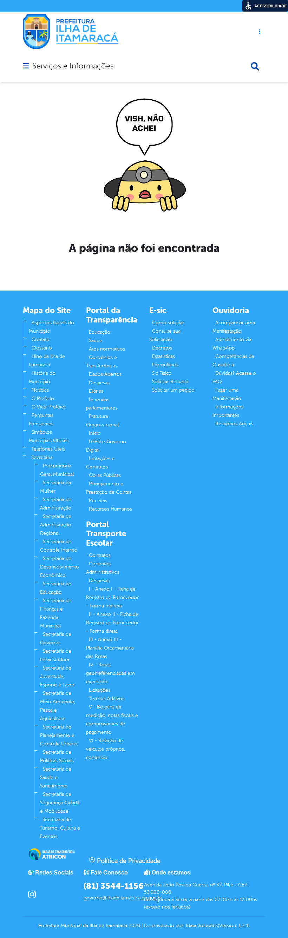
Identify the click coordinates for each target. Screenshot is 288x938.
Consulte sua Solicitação (165, 335)
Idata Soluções (202, 925)
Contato (41, 339)
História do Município (42, 377)
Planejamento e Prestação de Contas (108, 488)
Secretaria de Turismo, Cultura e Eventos (60, 828)
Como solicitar (168, 322)
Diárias (96, 391)
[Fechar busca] (255, 66)
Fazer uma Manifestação (226, 394)
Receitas (98, 500)
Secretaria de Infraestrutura (55, 655)
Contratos (100, 555)
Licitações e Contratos (100, 463)
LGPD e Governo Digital (106, 446)
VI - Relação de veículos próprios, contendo (105, 749)
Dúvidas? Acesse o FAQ (234, 377)
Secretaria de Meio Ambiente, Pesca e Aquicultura (57, 706)
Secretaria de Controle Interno (58, 546)
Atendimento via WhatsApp (231, 344)
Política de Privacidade (128, 860)
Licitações (99, 690)
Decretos (162, 348)
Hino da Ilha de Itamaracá (47, 360)
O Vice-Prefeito (49, 407)
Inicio (95, 433)
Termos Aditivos (106, 698)
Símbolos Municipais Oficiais (48, 436)
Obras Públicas (105, 475)
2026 (133, 925)
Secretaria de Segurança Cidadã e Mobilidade (59, 803)
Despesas (99, 382)
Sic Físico (162, 373)
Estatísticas (163, 356)
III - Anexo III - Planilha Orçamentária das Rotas (110, 648)
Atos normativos (107, 349)
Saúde (95, 340)
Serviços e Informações (72, 66)
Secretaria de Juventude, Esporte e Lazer (57, 676)
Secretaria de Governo (55, 638)
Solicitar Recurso (170, 381)
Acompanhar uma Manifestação (233, 327)
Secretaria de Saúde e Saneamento (55, 777)
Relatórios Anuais (234, 423)
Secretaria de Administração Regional (55, 525)
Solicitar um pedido (173, 390)
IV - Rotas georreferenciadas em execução (110, 673)
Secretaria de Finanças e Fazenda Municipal (55, 613)
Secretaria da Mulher (55, 487)
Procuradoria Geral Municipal (57, 470)
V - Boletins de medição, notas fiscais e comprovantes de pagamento (112, 719)
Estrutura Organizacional (102, 420)
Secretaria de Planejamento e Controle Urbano (59, 735)
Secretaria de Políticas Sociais (57, 756)
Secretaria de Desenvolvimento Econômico (59, 567)
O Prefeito (43, 398)
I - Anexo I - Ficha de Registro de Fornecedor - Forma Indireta (112, 597)
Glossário (42, 348)
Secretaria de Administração (55, 504)
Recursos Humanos (110, 509)
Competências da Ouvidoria (233, 360)
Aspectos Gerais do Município (51, 327)
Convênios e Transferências (101, 361)
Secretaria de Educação (55, 588)
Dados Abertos (105, 374)
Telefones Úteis (48, 449)
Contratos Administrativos (102, 568)
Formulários (165, 364)
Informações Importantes (227, 411)
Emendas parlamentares (101, 404)
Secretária (42, 457)
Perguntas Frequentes (41, 419)
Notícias (40, 390)
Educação (99, 332)
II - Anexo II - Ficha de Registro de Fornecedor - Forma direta (112, 623)
